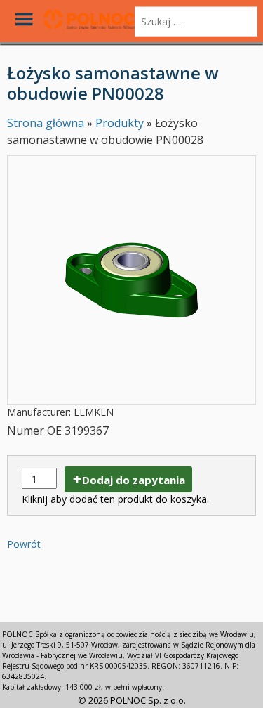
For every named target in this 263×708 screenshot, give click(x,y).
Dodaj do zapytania (133, 480)
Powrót (24, 544)
